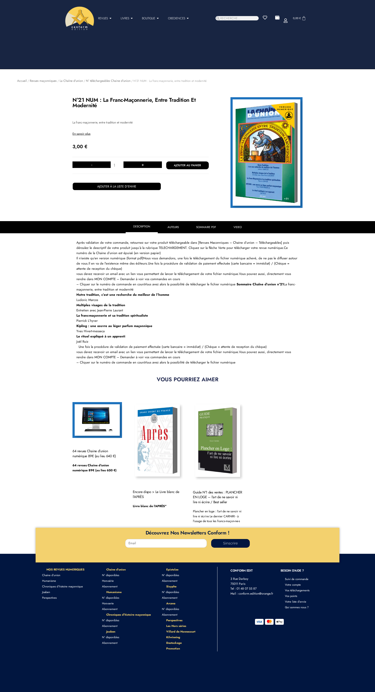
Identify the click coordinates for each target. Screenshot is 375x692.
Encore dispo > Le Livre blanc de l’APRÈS (156, 494)
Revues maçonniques (43, 81)
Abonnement (109, 586)
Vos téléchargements (297, 590)
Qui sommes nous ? (297, 607)
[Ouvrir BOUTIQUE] (157, 18)
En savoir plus (81, 133)
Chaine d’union (51, 575)
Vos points (291, 596)
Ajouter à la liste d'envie (116, 186)
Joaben (46, 592)
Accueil (22, 81)
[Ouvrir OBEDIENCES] (187, 18)
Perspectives (49, 598)
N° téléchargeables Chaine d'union (108, 81)
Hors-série (108, 581)
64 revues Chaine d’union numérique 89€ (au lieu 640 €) (94, 453)
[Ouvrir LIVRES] (131, 18)
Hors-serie (108, 603)
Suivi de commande (296, 579)
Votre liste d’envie (295, 602)
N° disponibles (110, 575)
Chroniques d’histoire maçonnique (62, 586)
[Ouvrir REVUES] (110, 18)
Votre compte (293, 585)
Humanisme (49, 581)
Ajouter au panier (187, 165)
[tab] (142, 227)
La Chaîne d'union (71, 81)
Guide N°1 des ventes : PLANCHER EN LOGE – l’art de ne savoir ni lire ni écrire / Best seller (217, 497)
